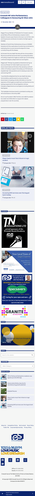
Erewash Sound (10, 113)
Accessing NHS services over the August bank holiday (16, 194)
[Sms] (3, 464)
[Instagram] (10, 460)
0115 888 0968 (19, 468)
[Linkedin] (18, 460)
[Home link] (7, 2)
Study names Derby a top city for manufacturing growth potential (16, 384)
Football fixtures (12, 391)
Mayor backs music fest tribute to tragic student (16, 159)
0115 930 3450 (19, 470)
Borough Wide (5, 12)
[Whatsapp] (25, 460)
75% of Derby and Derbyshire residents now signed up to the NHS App (19, 377)
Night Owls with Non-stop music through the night (17, 339)
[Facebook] (3, 460)
